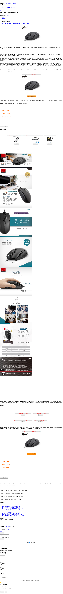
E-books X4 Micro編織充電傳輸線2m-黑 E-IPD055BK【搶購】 (12, 505)
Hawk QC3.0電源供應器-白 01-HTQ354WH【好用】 (11, 506)
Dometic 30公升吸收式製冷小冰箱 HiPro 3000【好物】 (11, 509)
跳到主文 (2, 10)
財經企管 (8, 529)
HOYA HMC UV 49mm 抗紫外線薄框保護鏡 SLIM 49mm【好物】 (13, 515)
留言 (9, 526)
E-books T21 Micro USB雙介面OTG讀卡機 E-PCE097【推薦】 (12, 508)
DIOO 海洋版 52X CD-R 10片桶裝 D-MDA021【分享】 (11, 507)
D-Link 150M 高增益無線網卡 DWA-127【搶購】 (10, 513)
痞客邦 (7, 526)
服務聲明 (41, 580)
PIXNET (24, 580)
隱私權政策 (37, 580)
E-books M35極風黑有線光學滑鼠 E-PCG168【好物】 (16, 23)
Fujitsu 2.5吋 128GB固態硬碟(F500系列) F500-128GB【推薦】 (12, 514)
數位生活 (8, 15)
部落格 (3, 18)
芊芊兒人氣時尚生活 (7, 8)
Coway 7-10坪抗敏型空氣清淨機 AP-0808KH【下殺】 (11, 512)
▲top (1, 531)
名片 (3, 19)
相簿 (3, 17)
